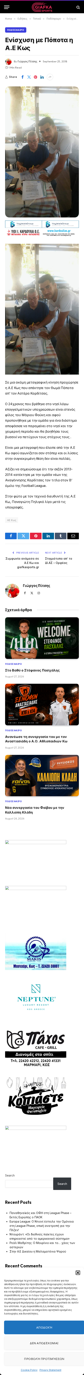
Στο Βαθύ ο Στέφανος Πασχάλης (32, 670)
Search (10, 1175)
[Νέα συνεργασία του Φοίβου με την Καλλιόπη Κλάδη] (42, 775)
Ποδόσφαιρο (15, 30)
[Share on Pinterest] (35, 77)
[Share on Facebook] (22, 77)
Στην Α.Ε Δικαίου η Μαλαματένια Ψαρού (38, 1251)
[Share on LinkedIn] (42, 77)
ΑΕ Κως (11, 520)
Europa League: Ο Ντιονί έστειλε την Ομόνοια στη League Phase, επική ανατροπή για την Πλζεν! (42, 1226)
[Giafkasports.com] (42, 7)
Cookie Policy (29, 1370)
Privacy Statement (50, 1370)
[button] (78, 1273)
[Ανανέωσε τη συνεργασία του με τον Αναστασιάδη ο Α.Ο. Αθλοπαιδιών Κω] (42, 704)
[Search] (78, 7)
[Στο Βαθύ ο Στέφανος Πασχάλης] (42, 638)
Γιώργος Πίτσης (27, 61)
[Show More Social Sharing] (50, 77)
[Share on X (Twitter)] (29, 77)
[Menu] (6, 7)
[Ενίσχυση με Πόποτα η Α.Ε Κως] (42, 151)
